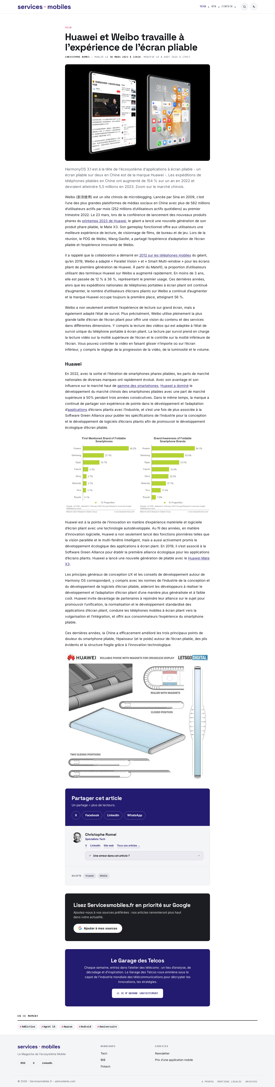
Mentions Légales (229, 1081)
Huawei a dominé (174, 386)
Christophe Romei (77, 57)
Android (86, 1026)
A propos (208, 1081)
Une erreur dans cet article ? (111, 855)
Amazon (68, 1026)
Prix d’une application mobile (174, 1059)
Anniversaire (108, 1026)
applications (77, 410)
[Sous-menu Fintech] (235, 6)
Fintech (227, 6)
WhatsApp (134, 815)
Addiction (28, 1026)
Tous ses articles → (128, 845)
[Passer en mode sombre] (253, 6)
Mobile (103, 875)
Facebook (92, 815)
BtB (214, 6)
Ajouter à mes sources (100, 928)
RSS (23, 1062)
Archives (251, 1081)
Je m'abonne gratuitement (139, 993)
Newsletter (162, 1053)
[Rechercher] (244, 6)
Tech (203, 6)
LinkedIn (113, 815)
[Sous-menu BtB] (218, 6)
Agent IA (49, 1026)
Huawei (90, 875)
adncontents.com (65, 1081)
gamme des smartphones (137, 386)
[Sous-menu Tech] (208, 6)
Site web (109, 845)
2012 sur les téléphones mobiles (165, 255)
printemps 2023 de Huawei (104, 221)
